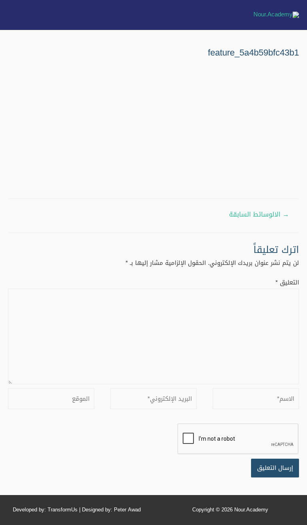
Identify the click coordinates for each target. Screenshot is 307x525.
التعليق (287, 282)
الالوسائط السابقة (259, 215)
